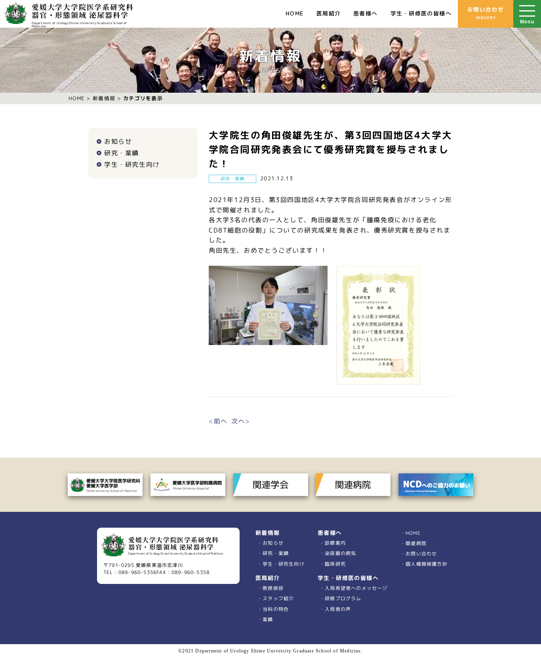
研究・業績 (121, 153)
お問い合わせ (485, 13)
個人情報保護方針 (427, 564)
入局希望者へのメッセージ (356, 588)
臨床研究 (335, 563)
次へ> (240, 421)
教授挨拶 (273, 588)
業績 (268, 619)
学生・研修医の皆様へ (421, 13)
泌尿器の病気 (340, 553)
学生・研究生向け (132, 164)
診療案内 (335, 543)
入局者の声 (338, 608)
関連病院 (416, 543)
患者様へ (365, 13)
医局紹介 (328, 13)
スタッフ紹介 (278, 598)
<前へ (218, 421)
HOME (295, 13)
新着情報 (104, 98)
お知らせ (118, 141)
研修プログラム (343, 598)
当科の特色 (276, 608)
